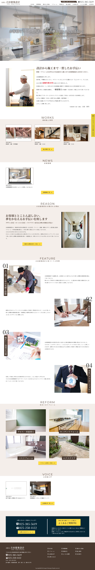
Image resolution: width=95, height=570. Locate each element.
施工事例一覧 (46, 149)
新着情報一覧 (46, 192)
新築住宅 (61, 4)
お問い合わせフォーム (25, 532)
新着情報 (38, 4)
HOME (32, 4)
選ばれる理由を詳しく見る (31, 244)
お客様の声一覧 (46, 503)
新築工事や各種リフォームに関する (67, 522)
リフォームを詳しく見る (46, 463)
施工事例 (68, 4)
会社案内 (91, 4)
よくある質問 (83, 4)
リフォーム (54, 4)
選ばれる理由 (46, 4)
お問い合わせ (52, 557)
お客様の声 (75, 4)
